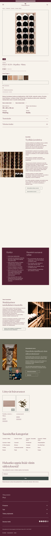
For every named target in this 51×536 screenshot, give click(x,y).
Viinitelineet (8, 8)
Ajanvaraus (29, 375)
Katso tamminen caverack (31, 191)
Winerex (16, 445)
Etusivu (3, 8)
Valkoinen (28, 447)
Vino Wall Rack (41, 445)
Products (5, 505)
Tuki (3, 510)
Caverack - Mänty (18, 8)
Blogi (4, 497)
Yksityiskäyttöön (41, 442)
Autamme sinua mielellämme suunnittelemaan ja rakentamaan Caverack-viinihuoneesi (12, 329)
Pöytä (15, 450)
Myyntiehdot (4, 532)
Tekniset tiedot (7, 124)
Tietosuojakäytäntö (10, 532)
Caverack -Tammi (18, 438)
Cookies (15, 532)
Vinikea (4, 447)
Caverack (12, 8)
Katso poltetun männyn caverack (33, 188)
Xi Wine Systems (6, 445)
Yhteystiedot (6, 495)
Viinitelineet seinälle (18, 447)
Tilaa (26, 478)
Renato (4, 450)
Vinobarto (28, 445)
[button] (25, 33)
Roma (39, 447)
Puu (27, 450)
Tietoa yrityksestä (7, 514)
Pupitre (39, 450)
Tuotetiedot (6, 118)
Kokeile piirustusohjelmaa (31, 371)
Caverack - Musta (6, 442)
